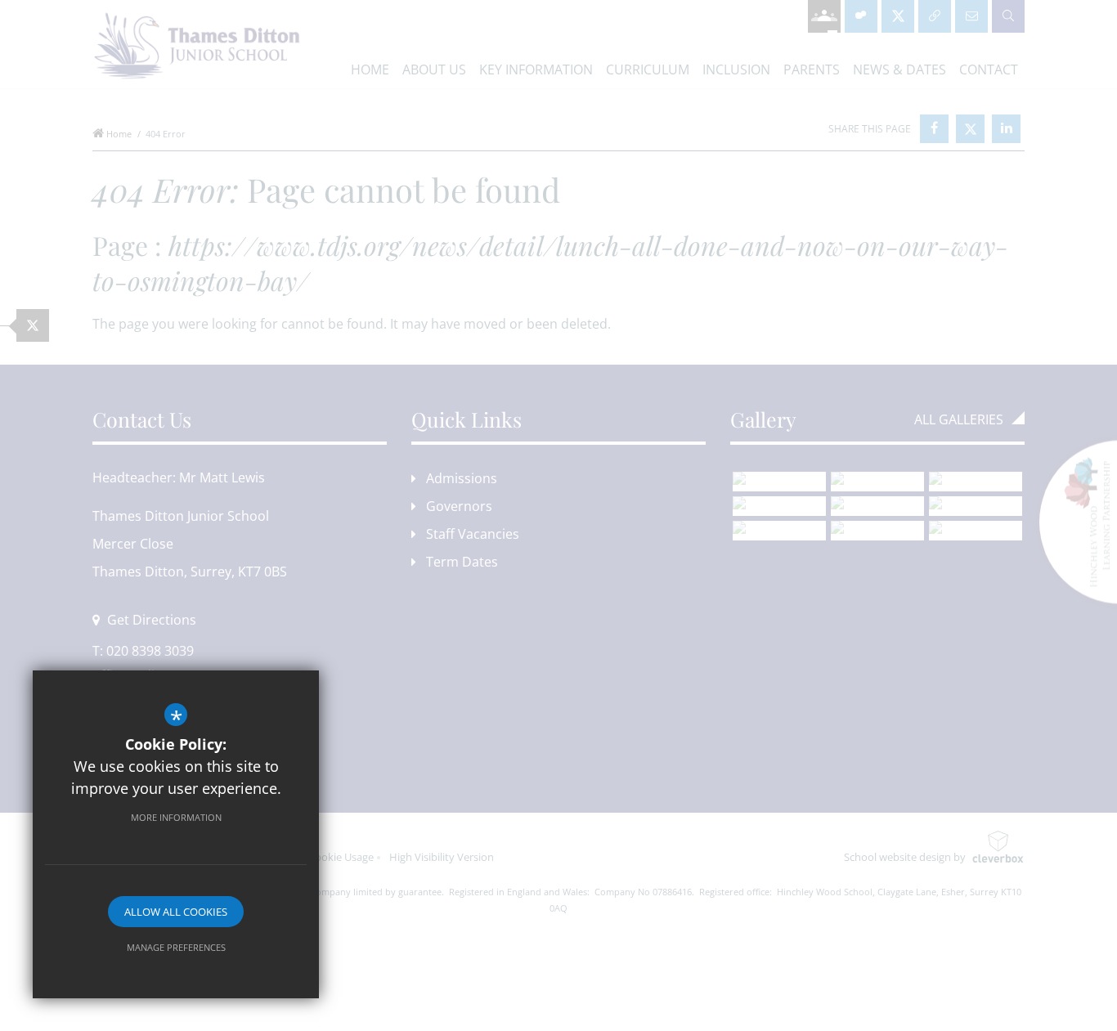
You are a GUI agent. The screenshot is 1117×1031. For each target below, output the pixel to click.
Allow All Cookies (175, 911)
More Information (176, 817)
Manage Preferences (176, 947)
